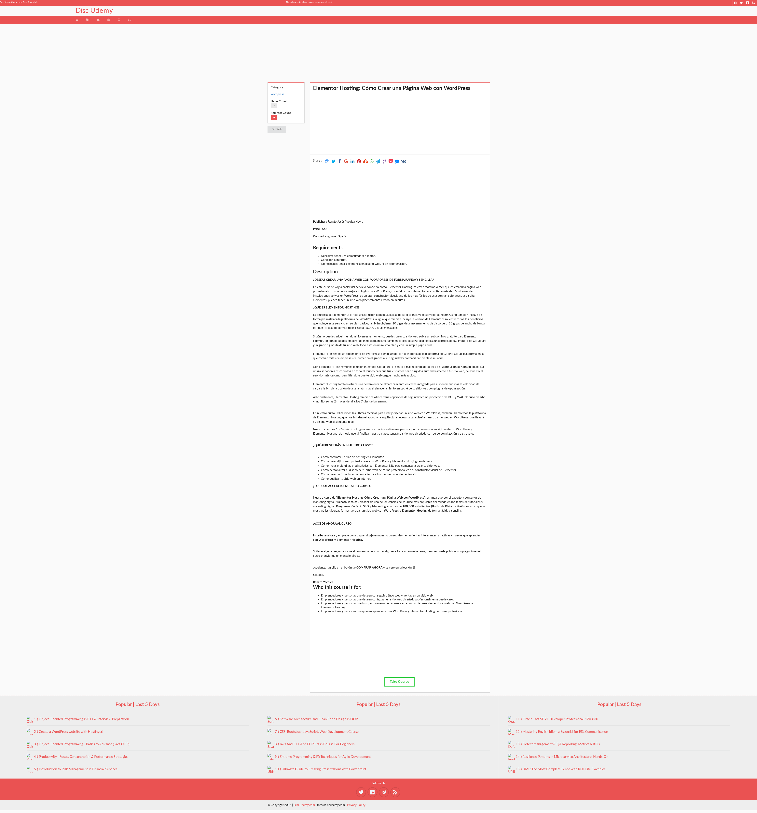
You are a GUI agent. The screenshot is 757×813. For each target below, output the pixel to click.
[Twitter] (742, 3)
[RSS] (754, 3)
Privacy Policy (356, 805)
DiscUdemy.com (304, 805)
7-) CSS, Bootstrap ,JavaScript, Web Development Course (317, 731)
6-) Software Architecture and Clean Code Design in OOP (316, 719)
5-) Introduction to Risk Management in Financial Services (75, 769)
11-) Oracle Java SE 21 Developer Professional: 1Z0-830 (557, 719)
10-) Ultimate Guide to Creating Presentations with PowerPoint (320, 769)
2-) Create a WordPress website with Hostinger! (68, 731)
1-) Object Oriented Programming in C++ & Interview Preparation (81, 719)
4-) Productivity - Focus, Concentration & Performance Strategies (81, 756)
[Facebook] (736, 3)
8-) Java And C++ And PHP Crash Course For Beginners (314, 744)
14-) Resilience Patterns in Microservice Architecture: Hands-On (562, 756)
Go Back (277, 129)
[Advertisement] (379, 54)
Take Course (399, 682)
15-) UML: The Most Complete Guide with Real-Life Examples (560, 769)
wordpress (277, 94)
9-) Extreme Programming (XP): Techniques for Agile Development (323, 756)
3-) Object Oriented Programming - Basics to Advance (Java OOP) (82, 744)
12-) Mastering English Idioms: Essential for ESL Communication (562, 731)
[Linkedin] (748, 3)
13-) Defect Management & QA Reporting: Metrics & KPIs (558, 744)
